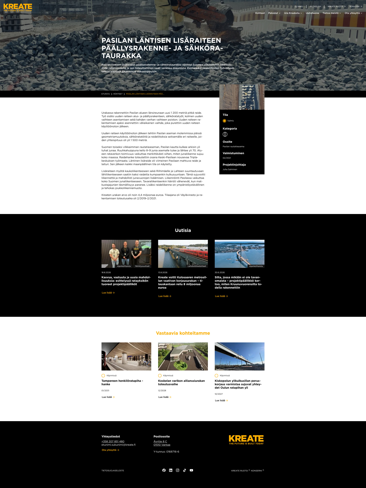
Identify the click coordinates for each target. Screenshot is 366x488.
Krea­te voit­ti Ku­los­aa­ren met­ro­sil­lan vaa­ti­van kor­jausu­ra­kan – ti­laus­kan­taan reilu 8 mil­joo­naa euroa (182, 282)
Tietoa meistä (330, 13)
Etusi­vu (106, 94)
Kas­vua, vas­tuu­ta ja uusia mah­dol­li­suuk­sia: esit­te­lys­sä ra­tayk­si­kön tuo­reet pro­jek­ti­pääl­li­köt (126, 281)
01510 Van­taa (162, 444)
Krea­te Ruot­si (239, 471)
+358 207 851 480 (113, 441)
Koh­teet (118, 94)
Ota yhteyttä (352, 13)
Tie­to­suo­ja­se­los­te (113, 471)
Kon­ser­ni (256, 471)
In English (315, 6)
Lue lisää (107, 292)
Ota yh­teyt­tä (109, 450)
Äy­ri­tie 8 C (160, 441)
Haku (300, 6)
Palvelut (273, 13)
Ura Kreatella (292, 13)
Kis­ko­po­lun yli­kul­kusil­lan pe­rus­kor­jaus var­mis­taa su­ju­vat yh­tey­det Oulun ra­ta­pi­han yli (238, 384)
